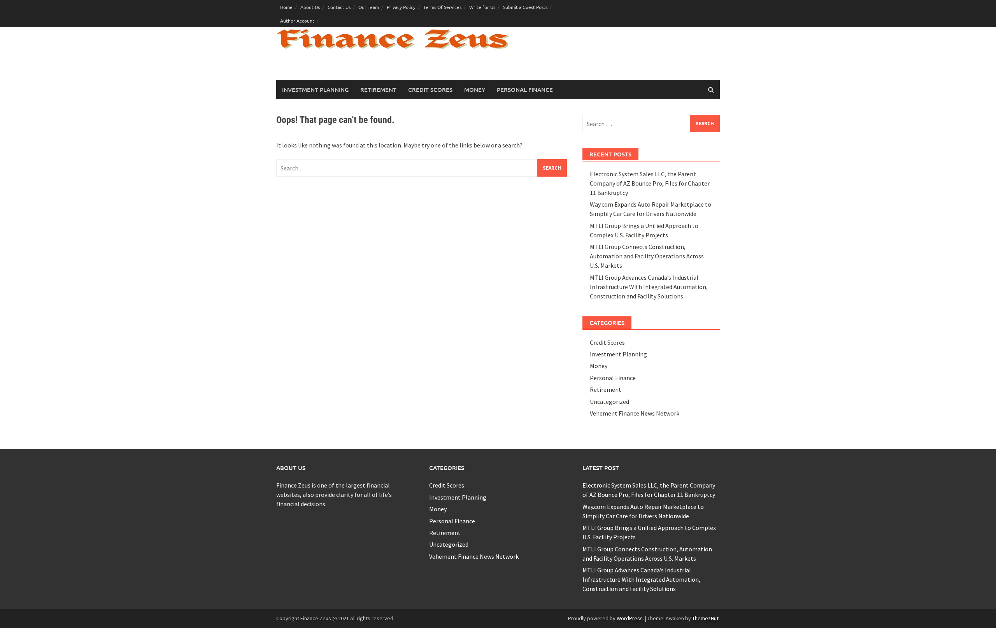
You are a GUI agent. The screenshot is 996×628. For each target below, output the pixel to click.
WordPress (630, 618)
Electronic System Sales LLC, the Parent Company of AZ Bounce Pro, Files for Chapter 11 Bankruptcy (650, 183)
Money (474, 89)
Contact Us (339, 7)
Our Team (368, 7)
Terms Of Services (442, 7)
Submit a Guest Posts (525, 7)
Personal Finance (525, 89)
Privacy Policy (401, 7)
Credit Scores (430, 89)
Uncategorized (609, 401)
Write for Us (482, 7)
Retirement (378, 89)
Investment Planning (315, 89)
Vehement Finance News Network (634, 413)
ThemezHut (705, 618)
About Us (310, 7)
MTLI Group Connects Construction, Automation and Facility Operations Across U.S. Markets (647, 256)
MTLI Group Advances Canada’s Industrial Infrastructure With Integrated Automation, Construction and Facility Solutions (649, 287)
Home (286, 7)
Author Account (297, 21)
